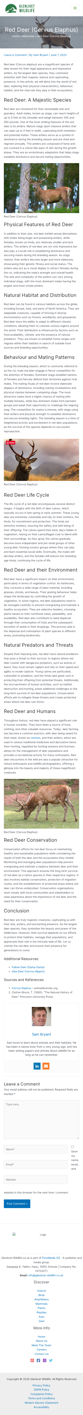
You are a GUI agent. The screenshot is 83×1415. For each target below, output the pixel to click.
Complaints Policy (41, 1394)
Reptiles (42, 1312)
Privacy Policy (41, 1385)
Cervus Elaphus (21, 988)
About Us (41, 1340)
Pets (41, 1316)
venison (35, 737)
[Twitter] (51, 1360)
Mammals (41, 1303)
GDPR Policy (41, 1389)
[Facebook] (38, 1360)
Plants (41, 1308)
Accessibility (41, 1407)
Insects (41, 1290)
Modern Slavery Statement (41, 1402)
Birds (41, 1295)
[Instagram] (45, 1360)
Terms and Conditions (41, 1398)
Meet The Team (41, 1345)
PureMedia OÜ (51, 1257)
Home (41, 1336)
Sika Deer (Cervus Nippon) (28, 971)
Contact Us (42, 1353)
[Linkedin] (37, 1066)
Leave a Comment (15, 54)
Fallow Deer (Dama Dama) (28, 967)
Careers (42, 1349)
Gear (42, 1321)
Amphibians (41, 1299)
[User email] (45, 1066)
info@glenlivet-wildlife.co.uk (45, 1275)
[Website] (35, 1180)
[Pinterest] (32, 1360)
